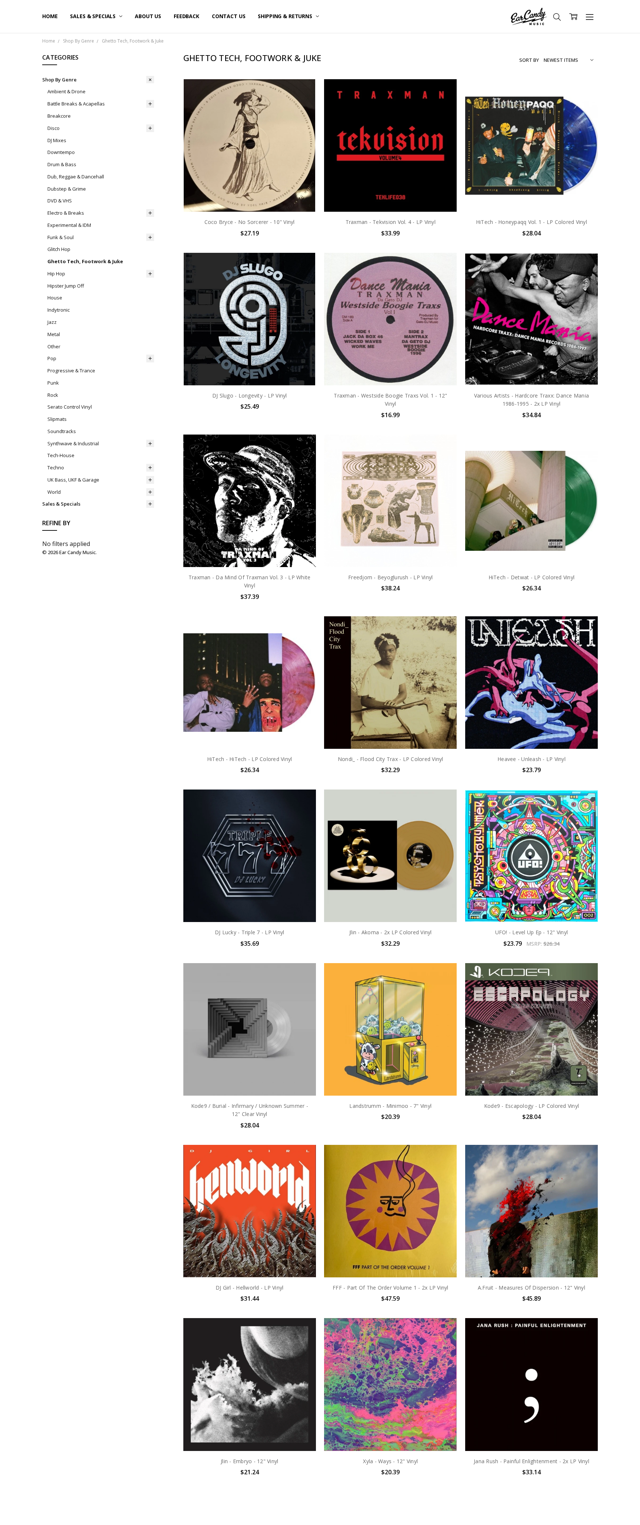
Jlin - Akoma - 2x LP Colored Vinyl (390, 932)
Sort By (529, 60)
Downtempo (61, 152)
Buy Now (249, 196)
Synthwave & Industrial (73, 443)
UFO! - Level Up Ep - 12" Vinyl (531, 932)
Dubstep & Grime (66, 188)
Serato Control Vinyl (69, 406)
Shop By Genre (59, 79)
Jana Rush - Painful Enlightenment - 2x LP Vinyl (531, 1461)
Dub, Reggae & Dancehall (75, 176)
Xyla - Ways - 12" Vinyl (390, 1461)
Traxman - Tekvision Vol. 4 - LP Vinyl (391, 221)
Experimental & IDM (69, 225)
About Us (148, 16)
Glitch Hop (58, 249)
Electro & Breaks (65, 213)
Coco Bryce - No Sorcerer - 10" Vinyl (249, 221)
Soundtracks (61, 431)
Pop (51, 358)
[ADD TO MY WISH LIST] (302, 104)
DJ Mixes (56, 140)
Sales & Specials (93, 16)
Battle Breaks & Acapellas (76, 103)
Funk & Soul (60, 237)
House (54, 297)
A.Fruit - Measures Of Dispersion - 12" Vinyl (531, 1287)
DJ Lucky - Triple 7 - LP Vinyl (249, 932)
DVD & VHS (59, 200)
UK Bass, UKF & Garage (73, 479)
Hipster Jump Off (65, 285)
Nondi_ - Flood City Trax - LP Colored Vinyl (390, 758)
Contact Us (229, 16)
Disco (53, 128)
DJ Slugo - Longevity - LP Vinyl (249, 395)
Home (49, 16)
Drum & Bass (61, 164)
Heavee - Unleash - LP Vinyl (531, 758)
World (54, 492)
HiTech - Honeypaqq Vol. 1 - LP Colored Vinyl (531, 221)
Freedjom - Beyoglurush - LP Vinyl (390, 577)
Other (53, 346)
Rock (52, 395)
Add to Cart (249, 180)
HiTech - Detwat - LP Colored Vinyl (532, 577)
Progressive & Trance (71, 370)
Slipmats (57, 419)
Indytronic (58, 309)
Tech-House (60, 455)
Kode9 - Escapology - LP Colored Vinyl (531, 1105)
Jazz (52, 322)
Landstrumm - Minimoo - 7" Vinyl (390, 1105)
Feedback (186, 16)
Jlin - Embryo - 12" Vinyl (249, 1461)
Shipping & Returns (285, 16)
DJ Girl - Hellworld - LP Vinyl (250, 1287)
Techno (55, 467)
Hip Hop (56, 273)
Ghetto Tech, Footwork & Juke (85, 261)
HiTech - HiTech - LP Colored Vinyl (249, 758)
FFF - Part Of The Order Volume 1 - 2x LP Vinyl (391, 1287)
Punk (53, 382)
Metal (53, 334)
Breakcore (59, 116)
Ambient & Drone (66, 91)
